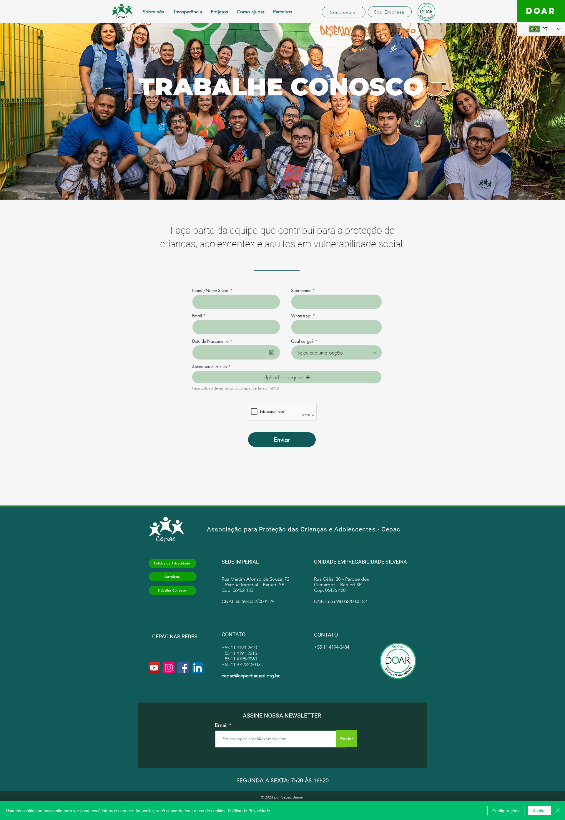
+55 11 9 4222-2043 (241, 664)
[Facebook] (183, 667)
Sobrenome (301, 291)
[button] (287, 377)
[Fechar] (557, 810)
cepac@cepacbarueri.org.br (251, 675)
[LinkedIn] (197, 667)
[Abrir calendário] (271, 352)
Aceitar (539, 811)
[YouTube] (154, 667)
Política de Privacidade (249, 811)
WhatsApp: (301, 316)
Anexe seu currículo (209, 367)
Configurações (505, 811)
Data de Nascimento (213, 341)
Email (197, 316)
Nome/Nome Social (210, 291)
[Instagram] (169, 667)
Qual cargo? (302, 341)
